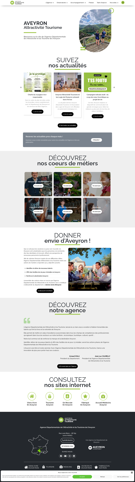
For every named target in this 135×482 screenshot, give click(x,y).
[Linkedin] (74, 456)
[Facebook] (61, 456)
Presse (91, 2)
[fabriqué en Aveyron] (96, 467)
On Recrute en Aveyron (86, 467)
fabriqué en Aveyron (104, 467)
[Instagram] (70, 456)
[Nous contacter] (122, 2)
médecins (67, 467)
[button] (132, 472)
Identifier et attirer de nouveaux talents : (39, 268)
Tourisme (50, 467)
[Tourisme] (43, 466)
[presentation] (21, 87)
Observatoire (61, 2)
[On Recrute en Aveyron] (78, 467)
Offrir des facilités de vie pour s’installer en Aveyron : (43, 272)
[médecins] (61, 466)
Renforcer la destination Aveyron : (37, 276)
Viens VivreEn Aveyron (33, 467)
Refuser (102, 476)
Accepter (82, 476)
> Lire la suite (37, 111)
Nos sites (113, 2)
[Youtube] (65, 456)
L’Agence (49, 2)
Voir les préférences (123, 476)
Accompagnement (77, 2)
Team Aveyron (102, 2)
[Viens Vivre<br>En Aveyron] (26, 467)
